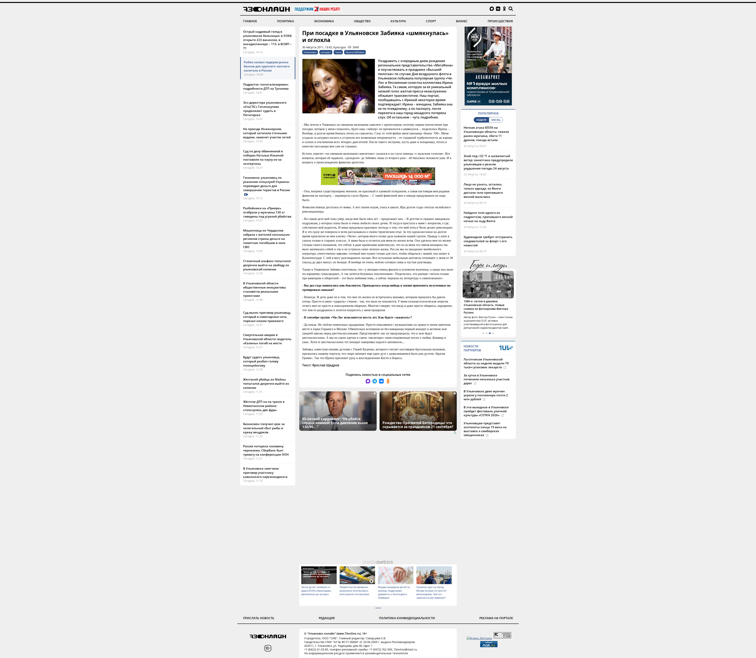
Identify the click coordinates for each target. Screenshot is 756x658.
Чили (338, 52)
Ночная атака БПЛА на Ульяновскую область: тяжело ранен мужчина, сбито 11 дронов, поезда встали (486, 134)
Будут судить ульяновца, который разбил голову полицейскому (261, 361)
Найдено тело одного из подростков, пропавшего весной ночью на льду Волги (488, 217)
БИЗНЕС (462, 21)
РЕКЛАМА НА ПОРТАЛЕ (496, 618)
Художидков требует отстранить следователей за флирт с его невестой (488, 241)
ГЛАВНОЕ (250, 21)
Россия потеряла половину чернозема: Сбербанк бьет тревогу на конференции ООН (266, 450)
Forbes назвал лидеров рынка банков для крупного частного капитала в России (267, 66)
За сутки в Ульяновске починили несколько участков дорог (487, 372)
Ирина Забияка (355, 52)
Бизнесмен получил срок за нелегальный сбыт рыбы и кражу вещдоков (264, 428)
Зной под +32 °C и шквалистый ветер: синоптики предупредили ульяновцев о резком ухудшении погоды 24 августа (488, 162)
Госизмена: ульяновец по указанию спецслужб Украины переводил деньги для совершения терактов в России (267, 184)
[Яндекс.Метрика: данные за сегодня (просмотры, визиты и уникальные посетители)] (479, 638)
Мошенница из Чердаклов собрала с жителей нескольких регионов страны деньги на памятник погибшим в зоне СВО (266, 238)
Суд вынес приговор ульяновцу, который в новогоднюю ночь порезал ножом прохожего (267, 317)
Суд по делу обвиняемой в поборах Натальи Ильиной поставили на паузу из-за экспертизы (263, 157)
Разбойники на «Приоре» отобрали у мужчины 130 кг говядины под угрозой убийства (267, 212)
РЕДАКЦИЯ (327, 618)
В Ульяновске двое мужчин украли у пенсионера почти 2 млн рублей (486, 388)
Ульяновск (310, 52)
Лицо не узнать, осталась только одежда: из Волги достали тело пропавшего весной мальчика (483, 190)
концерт (326, 52)
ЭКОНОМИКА (324, 21)
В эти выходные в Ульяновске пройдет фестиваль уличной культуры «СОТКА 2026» (486, 404)
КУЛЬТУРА (398, 21)
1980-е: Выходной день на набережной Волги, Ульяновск (485, 303)
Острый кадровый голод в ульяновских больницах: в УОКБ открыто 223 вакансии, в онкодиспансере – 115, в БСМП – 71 (267, 40)
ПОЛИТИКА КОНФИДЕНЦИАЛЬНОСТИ (407, 618)
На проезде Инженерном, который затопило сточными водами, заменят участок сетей (267, 133)
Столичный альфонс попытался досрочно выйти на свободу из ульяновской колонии (267, 265)
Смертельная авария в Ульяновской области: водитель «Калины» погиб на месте (267, 339)
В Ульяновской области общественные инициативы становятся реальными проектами (264, 289)
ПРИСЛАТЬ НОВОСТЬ (258, 618)
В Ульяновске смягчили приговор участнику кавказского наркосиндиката (265, 472)
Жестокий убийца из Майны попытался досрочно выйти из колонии (266, 383)
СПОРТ (431, 21)
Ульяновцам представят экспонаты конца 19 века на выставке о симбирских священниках (485, 421)
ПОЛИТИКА (285, 21)
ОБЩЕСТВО (362, 21)
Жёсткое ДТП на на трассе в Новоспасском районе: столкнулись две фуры (263, 406)
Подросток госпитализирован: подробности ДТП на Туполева (266, 86)
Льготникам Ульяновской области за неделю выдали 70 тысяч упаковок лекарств (486, 356)
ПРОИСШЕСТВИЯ (500, 21)
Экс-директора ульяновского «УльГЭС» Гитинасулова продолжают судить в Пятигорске (264, 109)
